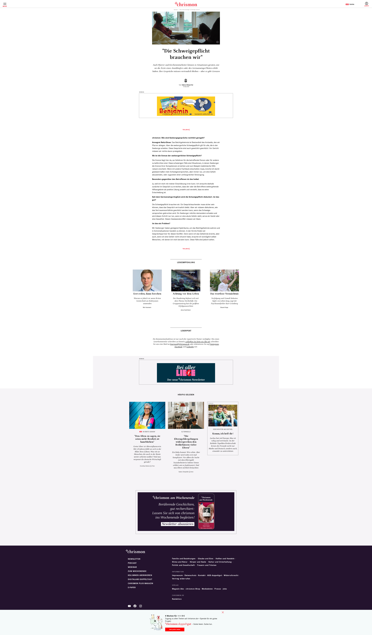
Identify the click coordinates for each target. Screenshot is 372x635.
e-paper (132, 587)
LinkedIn (190, 347)
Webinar (132, 567)
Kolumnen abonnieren (140, 575)
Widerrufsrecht (231, 575)
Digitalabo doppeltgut (140, 579)
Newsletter (134, 559)
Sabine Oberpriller (187, 85)
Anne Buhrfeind (185, 310)
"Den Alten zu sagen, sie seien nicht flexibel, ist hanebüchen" (147, 439)
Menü (5, 6)
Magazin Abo (178, 589)
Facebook (178, 347)
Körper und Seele (198, 562)
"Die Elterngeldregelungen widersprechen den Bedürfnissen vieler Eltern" (186, 441)
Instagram (214, 344)
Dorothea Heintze (145, 466)
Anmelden (366, 4)
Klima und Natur (180, 562)
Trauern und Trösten (206, 565)
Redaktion (177, 599)
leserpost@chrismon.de (179, 344)
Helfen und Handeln (225, 558)
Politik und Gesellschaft (183, 565)
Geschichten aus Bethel (223, 429)
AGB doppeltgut (214, 575)
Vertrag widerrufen (181, 579)
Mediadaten (207, 589)
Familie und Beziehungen (184, 558)
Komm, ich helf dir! (222, 433)
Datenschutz (190, 575)
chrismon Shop (193, 589)
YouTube (129, 606)
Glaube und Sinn (205, 558)
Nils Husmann (147, 307)
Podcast (132, 563)
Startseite (176, 9)
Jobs (225, 589)
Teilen (185, 130)
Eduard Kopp (224, 307)
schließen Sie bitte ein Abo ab (197, 341)
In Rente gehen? (149, 432)
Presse (217, 589)
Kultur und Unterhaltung (220, 562)
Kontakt (201, 575)
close (223, 612)
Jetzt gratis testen (174, 629)
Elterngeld (186, 432)
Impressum (177, 575)
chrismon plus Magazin (140, 583)
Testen (350, 4)
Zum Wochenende (137, 571)
